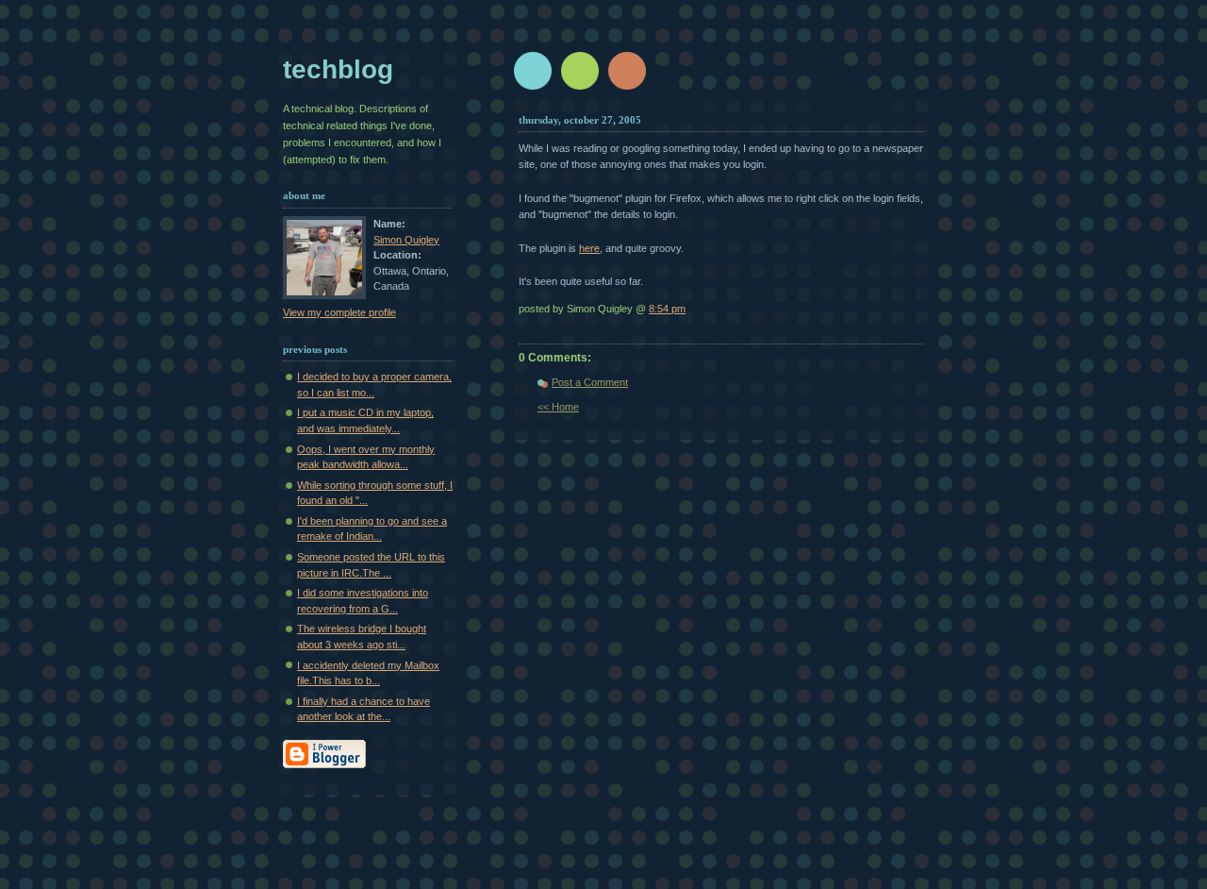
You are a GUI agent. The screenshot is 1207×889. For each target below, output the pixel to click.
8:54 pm (667, 308)
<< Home (558, 406)
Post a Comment (590, 382)
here (589, 248)
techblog (338, 69)
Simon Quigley (406, 239)
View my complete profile (339, 312)
